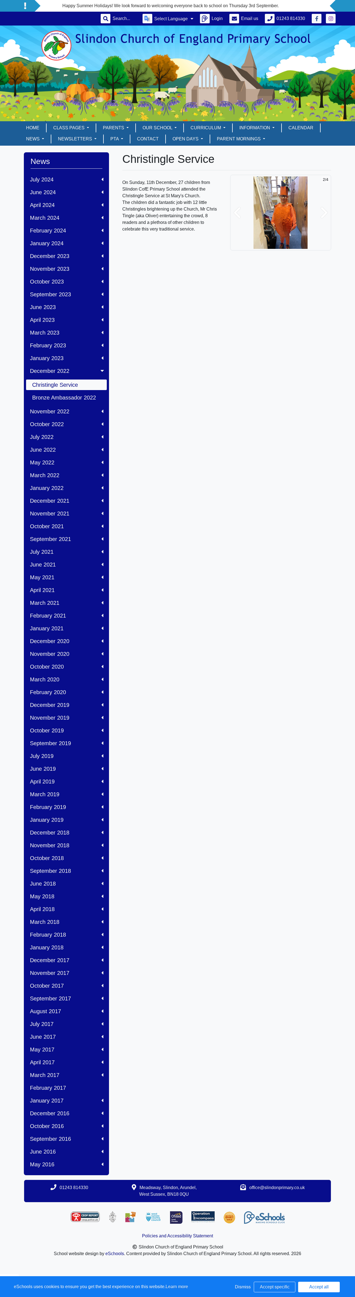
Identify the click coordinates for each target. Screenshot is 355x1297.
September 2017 (50, 998)
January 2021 (47, 628)
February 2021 (48, 616)
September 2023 (50, 294)
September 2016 (50, 1139)
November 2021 (49, 513)
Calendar (300, 127)
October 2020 (47, 667)
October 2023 (47, 282)
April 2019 (42, 781)
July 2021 (42, 552)
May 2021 (42, 577)
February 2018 (48, 935)
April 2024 (42, 205)
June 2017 (43, 1037)
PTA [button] (115, 138)
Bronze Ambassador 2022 (64, 398)
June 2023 (43, 307)
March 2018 (44, 922)
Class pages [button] (69, 127)
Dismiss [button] (243, 1287)
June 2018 (43, 884)
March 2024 (44, 218)
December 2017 (49, 960)
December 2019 (49, 705)
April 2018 (42, 909)
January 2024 (47, 243)
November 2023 (49, 269)
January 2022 (47, 488)
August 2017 (45, 1011)
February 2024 (48, 230)
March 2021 (44, 603)
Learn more (177, 1286)
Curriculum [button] (206, 127)
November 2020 (49, 654)
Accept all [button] (319, 1287)
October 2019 (47, 730)
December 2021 (49, 501)
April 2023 (42, 320)
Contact (148, 138)
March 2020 (44, 679)
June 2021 (43, 565)
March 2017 (44, 1075)
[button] (237, 213)
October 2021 (47, 526)
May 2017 (42, 1049)
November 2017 (49, 973)
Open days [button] (186, 138)
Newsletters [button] (75, 138)
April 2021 (42, 590)
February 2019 (48, 807)
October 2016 (47, 1126)
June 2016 (43, 1152)
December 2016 (49, 1113)
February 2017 (48, 1088)
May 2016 (42, 1164)
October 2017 (47, 986)
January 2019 (47, 820)
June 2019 (43, 769)
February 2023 (48, 345)
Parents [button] (114, 127)
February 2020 (48, 692)
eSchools (114, 1253)
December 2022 (49, 371)
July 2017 (42, 1024)
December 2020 (49, 641)
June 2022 (43, 450)
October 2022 (47, 424)
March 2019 (44, 794)
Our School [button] (158, 127)
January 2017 (47, 1101)
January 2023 (47, 358)
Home (32, 127)
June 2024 (43, 192)
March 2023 (44, 333)
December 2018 (49, 833)
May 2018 (42, 896)
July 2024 (42, 179)
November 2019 (49, 718)
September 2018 (50, 871)
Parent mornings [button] (239, 138)
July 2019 (42, 756)
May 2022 (42, 462)
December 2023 (49, 256)
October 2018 (47, 858)
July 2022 (42, 437)
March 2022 (44, 475)
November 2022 (49, 411)
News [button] (33, 138)
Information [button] (255, 127)
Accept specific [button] (275, 1287)
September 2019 (50, 743)
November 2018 (49, 845)
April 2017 (42, 1062)
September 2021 (50, 539)
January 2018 (47, 947)
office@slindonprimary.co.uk (277, 1187)
